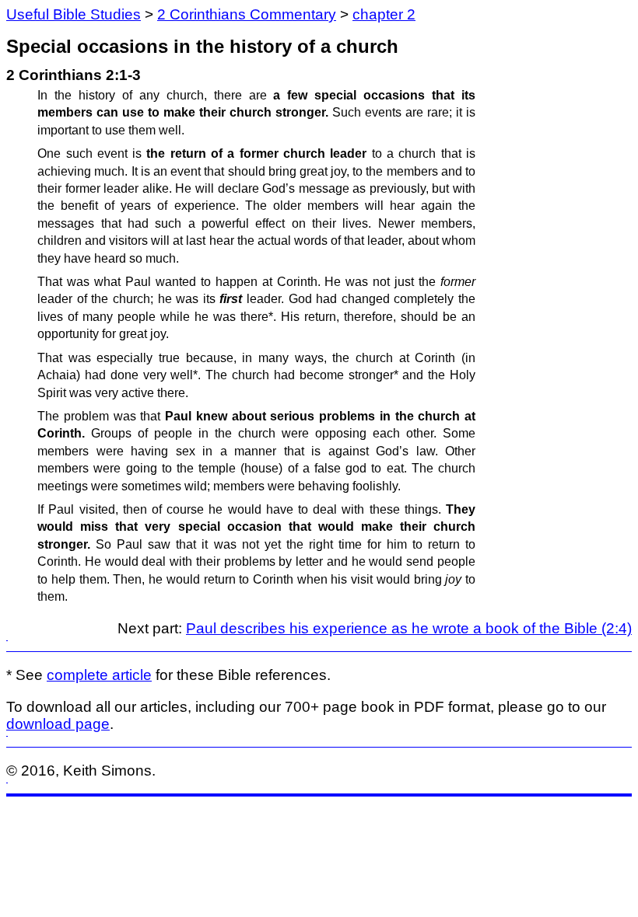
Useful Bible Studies (73, 14)
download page (58, 724)
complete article (99, 675)
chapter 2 (383, 14)
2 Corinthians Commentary (246, 14)
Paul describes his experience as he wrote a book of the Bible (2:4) (409, 628)
